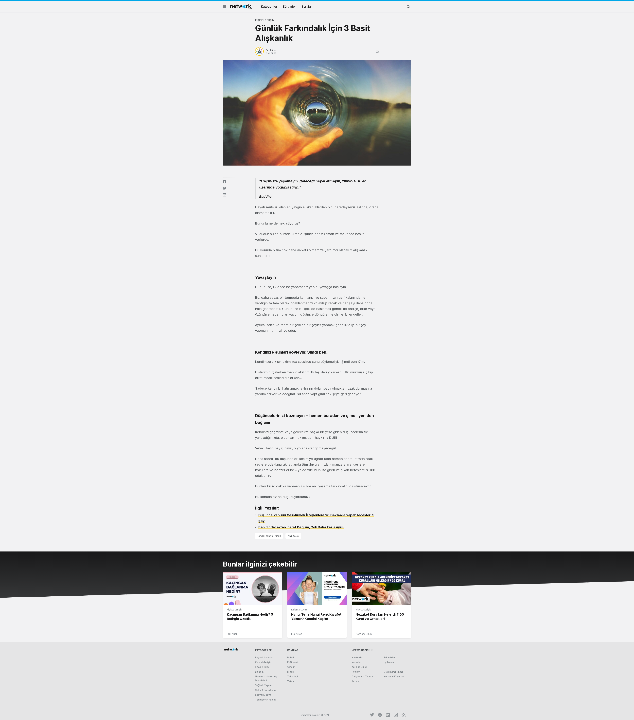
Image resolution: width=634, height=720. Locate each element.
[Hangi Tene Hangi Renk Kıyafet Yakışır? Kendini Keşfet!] (317, 588)
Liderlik (259, 671)
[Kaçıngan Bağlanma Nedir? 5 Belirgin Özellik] (252, 588)
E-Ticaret (292, 662)
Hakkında (357, 657)
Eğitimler (289, 6)
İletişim (356, 681)
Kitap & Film (262, 666)
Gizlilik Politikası (393, 671)
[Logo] (241, 6)
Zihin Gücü (293, 535)
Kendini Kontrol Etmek (269, 535)
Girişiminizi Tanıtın (362, 676)
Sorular (306, 6)
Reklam (356, 671)
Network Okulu (364, 633)
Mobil (290, 671)
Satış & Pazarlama (265, 690)
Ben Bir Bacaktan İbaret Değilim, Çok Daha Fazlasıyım (301, 527)
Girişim (291, 666)
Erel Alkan (232, 633)
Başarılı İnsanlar (264, 657)
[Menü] (224, 7)
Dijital (290, 657)
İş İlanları (389, 662)
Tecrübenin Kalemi (265, 699)
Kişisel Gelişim (264, 20)
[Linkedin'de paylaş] (224, 194)
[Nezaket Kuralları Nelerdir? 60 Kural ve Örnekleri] (381, 588)
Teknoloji (292, 676)
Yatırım (291, 681)
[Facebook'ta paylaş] (224, 181)
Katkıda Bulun (359, 666)
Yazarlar (356, 662)
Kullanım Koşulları (394, 676)
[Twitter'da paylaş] (224, 188)
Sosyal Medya (263, 694)
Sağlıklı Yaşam (263, 685)
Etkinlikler (389, 657)
